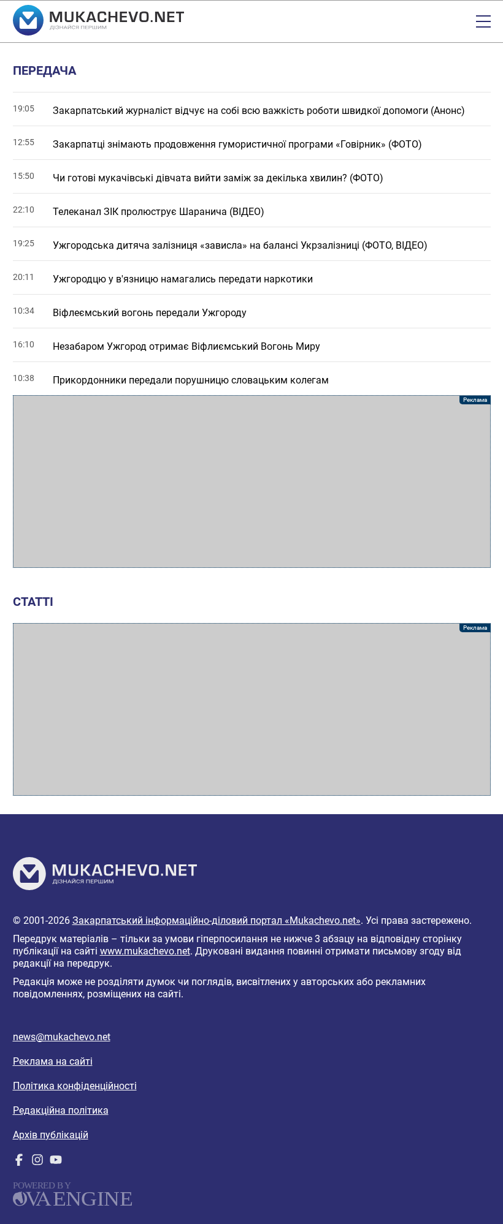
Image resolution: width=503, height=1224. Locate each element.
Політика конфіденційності (75, 1086)
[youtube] (56, 1162)
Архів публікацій (50, 1135)
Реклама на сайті (53, 1061)
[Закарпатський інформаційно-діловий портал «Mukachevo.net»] (98, 21)
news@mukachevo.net (61, 1037)
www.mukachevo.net (145, 951)
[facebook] (19, 1162)
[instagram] (37, 1162)
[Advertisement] (251, 481)
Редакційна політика (61, 1110)
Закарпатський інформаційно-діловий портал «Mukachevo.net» (216, 920)
